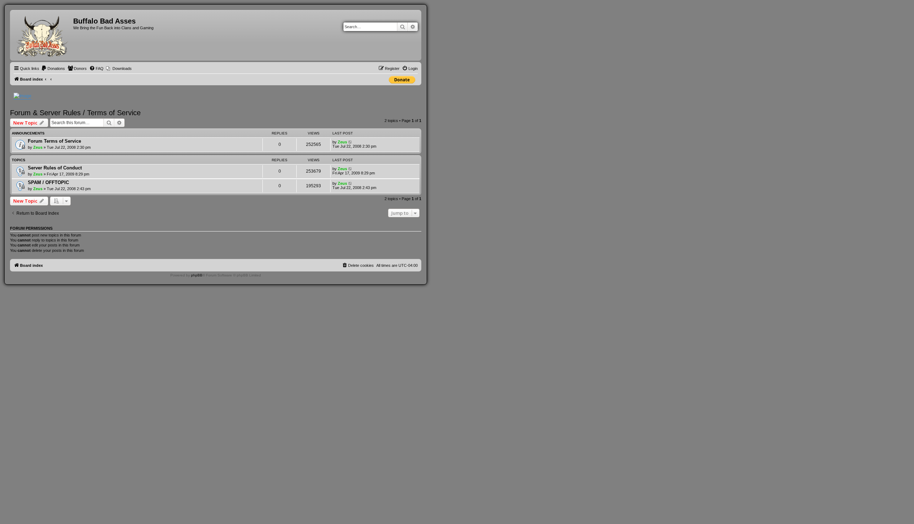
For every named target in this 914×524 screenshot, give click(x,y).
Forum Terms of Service (54, 141)
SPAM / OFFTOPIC (48, 182)
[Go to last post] (350, 142)
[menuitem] (53, 68)
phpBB (196, 275)
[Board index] (42, 35)
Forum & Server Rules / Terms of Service (75, 113)
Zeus (37, 147)
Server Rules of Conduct (55, 168)
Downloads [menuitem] (122, 68)
